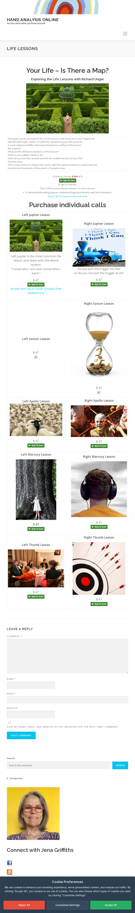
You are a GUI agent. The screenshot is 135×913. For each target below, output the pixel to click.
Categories (15, 778)
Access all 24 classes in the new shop (68, 196)
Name (11, 679)
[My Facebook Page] (9, 862)
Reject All (24, 905)
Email (12, 693)
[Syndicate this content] (9, 871)
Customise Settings (68, 905)
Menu (125, 33)
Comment (14, 636)
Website (12, 708)
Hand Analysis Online (33, 19)
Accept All (111, 905)
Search (11, 758)
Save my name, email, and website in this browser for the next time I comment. (63, 726)
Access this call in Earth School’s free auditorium (36, 291)
